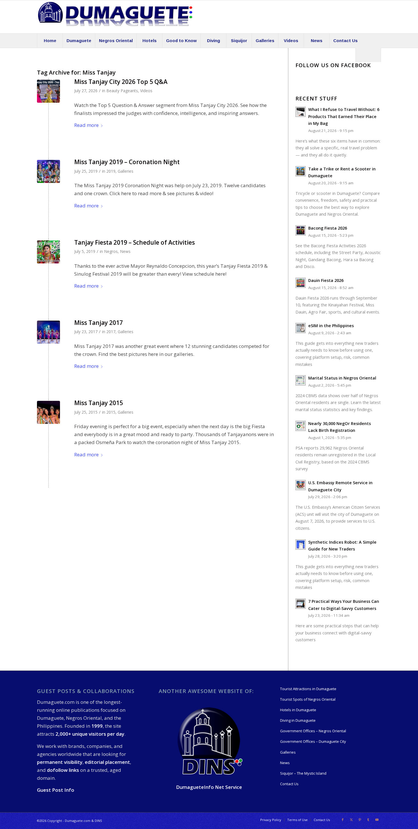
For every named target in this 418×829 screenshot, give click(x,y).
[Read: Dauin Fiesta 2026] (300, 283)
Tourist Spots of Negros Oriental (308, 699)
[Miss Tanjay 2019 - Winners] (48, 171)
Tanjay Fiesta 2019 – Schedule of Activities (134, 242)
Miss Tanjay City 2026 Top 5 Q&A (120, 82)
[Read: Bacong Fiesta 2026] (300, 230)
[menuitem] (50, 41)
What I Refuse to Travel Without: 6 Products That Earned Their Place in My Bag (343, 116)
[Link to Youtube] (377, 819)
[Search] (368, 55)
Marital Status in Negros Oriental (342, 378)
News (125, 251)
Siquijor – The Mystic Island (303, 773)
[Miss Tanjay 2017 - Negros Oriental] (48, 332)
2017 (110, 331)
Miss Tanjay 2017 (98, 323)
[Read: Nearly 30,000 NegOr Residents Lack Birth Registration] (300, 426)
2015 (110, 412)
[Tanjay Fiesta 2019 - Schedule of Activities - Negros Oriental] (48, 251)
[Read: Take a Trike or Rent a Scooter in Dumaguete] (300, 171)
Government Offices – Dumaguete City (313, 741)
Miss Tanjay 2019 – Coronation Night (127, 162)
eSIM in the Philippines (331, 325)
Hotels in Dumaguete (298, 709)
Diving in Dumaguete (298, 720)
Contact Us (289, 783)
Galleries (125, 171)
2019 (110, 171)
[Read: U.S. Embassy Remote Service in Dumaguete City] (300, 485)
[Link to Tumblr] (368, 819)
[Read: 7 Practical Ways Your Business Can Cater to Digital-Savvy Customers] (300, 604)
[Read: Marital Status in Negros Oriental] (300, 380)
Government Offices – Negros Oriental (313, 730)
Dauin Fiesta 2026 (325, 280)
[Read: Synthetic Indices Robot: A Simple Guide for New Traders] (300, 544)
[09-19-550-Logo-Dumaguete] (115, 16)
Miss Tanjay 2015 (98, 403)
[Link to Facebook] (342, 819)
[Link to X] (351, 819)
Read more (86, 125)
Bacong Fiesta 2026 (327, 228)
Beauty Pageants (122, 90)
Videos (146, 90)
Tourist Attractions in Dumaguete (308, 688)
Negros (111, 251)
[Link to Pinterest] (359, 819)
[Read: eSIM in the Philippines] (300, 328)
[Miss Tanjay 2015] (48, 412)
